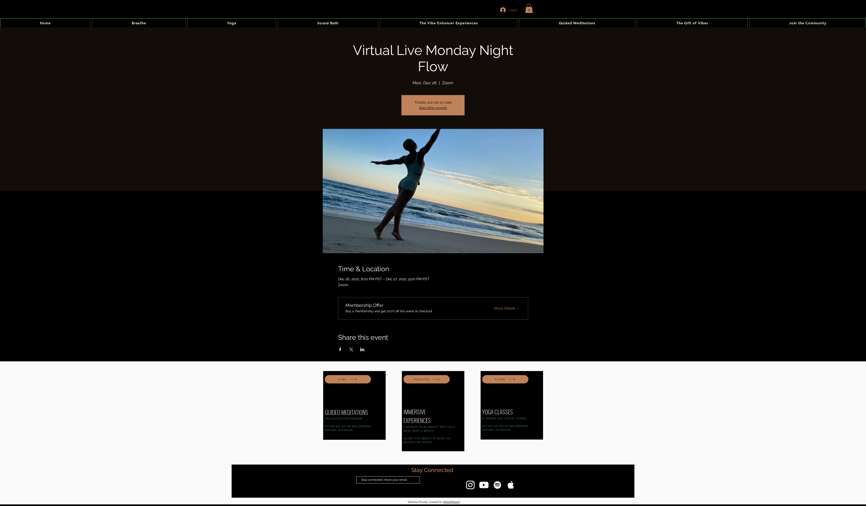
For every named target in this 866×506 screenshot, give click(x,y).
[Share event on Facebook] (340, 349)
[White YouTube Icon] (484, 485)
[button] (529, 8)
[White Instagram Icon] (470, 485)
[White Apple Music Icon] (511, 485)
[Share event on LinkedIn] (362, 349)
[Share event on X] (351, 349)
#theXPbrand (451, 502)
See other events (433, 108)
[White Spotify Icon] (497, 485)
